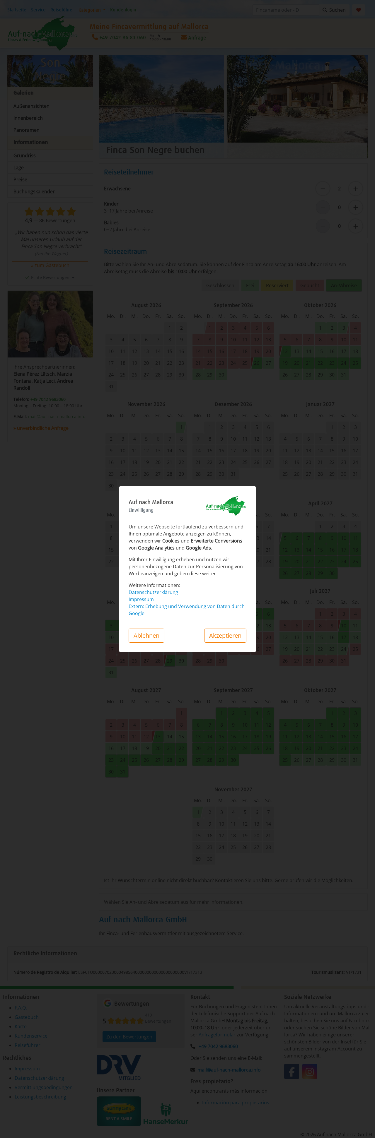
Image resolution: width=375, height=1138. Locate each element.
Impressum (141, 599)
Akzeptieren (225, 635)
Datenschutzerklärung (153, 592)
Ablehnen (146, 635)
